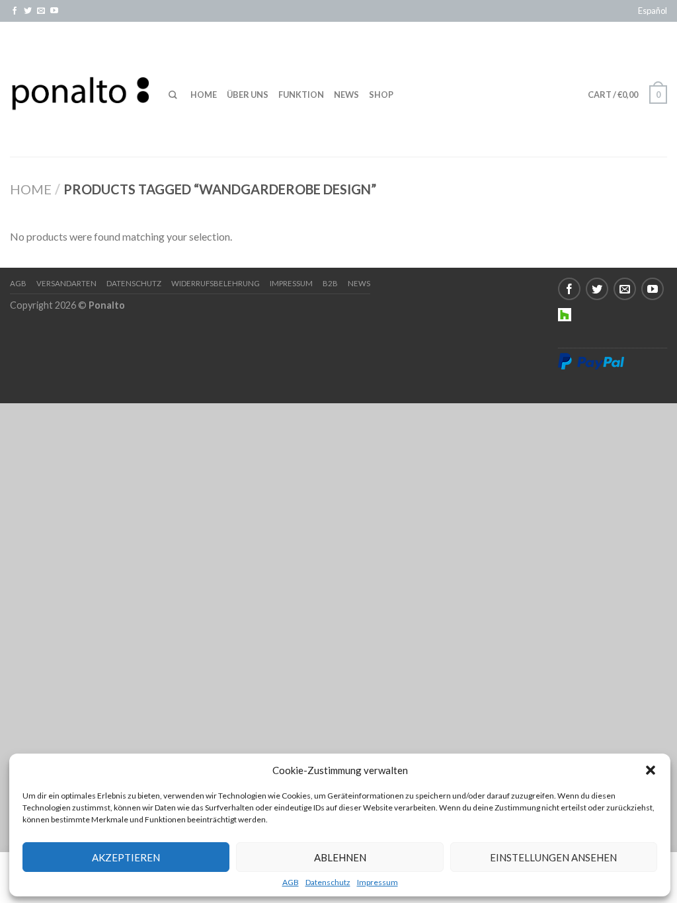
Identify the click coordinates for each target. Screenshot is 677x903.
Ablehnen (340, 857)
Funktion (301, 94)
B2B (330, 283)
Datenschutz (327, 882)
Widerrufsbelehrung (215, 283)
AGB (290, 882)
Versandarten (66, 283)
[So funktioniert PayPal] (591, 361)
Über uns (247, 94)
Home (203, 94)
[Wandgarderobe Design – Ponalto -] (79, 89)
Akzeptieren (126, 857)
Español (652, 10)
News (346, 94)
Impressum (377, 882)
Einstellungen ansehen (553, 857)
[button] (650, 770)
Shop (381, 94)
